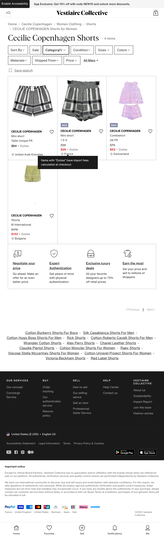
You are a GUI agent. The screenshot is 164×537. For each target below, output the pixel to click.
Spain (67, 512)
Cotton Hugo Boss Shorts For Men (34, 337)
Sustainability (142, 396)
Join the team (142, 407)
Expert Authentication (60, 265)
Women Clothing (69, 24)
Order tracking (48, 389)
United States (41, 512)
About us (139, 390)
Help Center (111, 387)
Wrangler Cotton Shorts (42, 343)
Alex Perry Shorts (81, 343)
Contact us (110, 393)
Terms (66, 443)
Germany (56, 512)
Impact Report (142, 402)
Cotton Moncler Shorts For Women (87, 348)
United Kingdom (23, 512)
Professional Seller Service (82, 411)
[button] (156, 13)
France (8, 512)
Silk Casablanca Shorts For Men (108, 332)
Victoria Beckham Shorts (65, 358)
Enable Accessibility (15, 4)
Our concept (14, 387)
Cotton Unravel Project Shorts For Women (118, 353)
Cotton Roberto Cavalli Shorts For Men (122, 337)
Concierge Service (13, 395)
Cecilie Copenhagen (36, 24)
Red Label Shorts (104, 358)
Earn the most (133, 263)
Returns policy (48, 413)
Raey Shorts (130, 348)
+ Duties (23, 146)
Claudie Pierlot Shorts (36, 348)
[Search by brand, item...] (8, 13)
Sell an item (80, 403)
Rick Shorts (76, 337)
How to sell (80, 387)
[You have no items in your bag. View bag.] (156, 13)
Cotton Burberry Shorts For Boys (51, 332)
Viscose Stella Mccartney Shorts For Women (43, 353)
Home (12, 24)
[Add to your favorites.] (51, 132)
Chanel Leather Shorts (118, 343)
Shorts (91, 24)
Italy (74, 512)
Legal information (49, 443)
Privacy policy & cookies (89, 443)
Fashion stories (143, 413)
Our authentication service (52, 401)
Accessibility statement (20, 443)
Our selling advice (80, 395)
